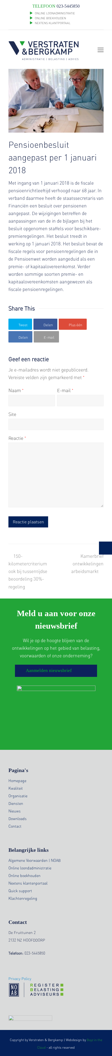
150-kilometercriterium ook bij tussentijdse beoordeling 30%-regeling (27, 571)
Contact (14, 826)
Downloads (17, 818)
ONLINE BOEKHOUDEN (50, 18)
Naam (16, 390)
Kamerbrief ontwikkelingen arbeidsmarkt (87, 563)
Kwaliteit (15, 788)
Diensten (15, 803)
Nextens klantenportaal (28, 883)
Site (12, 414)
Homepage (17, 780)
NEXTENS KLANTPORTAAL (52, 23)
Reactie (17, 438)
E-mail (65, 390)
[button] (20, 324)
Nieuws (14, 810)
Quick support (20, 890)
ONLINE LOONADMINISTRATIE (55, 13)
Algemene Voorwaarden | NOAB (34, 860)
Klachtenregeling (22, 898)
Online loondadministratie (29, 867)
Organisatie (17, 795)
